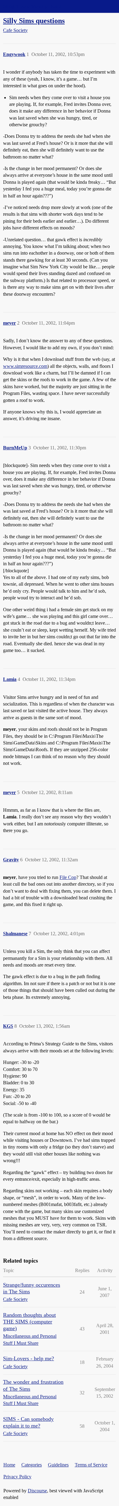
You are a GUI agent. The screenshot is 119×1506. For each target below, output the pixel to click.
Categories (31, 1464)
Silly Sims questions (34, 20)
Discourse (37, 1490)
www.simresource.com (25, 366)
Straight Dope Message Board (32, 6)
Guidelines (58, 1464)
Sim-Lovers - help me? (28, 1358)
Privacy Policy (17, 1476)
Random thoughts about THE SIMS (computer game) (29, 1321)
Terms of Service (91, 1464)
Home (9, 1464)
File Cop (68, 877)
